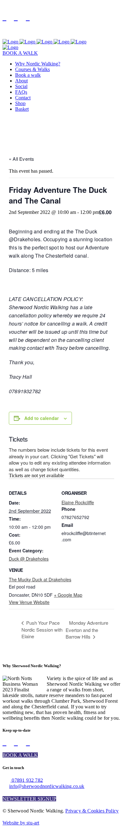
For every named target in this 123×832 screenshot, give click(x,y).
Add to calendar (41, 418)
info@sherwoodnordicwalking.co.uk (46, 786)
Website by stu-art (21, 822)
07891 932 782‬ (26, 780)
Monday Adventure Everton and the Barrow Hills (87, 629)
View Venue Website (29, 602)
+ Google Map (68, 595)
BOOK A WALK (20, 53)
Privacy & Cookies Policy (92, 810)
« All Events (21, 158)
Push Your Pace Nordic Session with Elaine (41, 629)
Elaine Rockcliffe (78, 502)
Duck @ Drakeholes (29, 559)
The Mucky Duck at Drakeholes (40, 579)
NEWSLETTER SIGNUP (29, 798)
